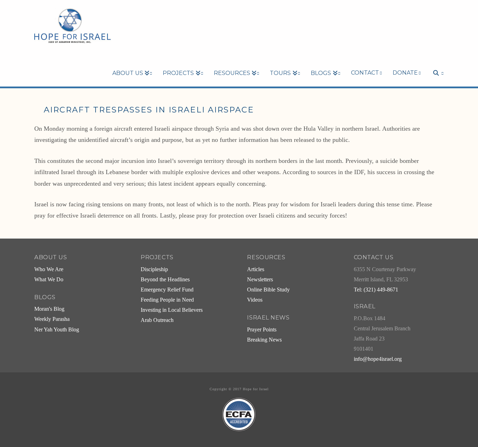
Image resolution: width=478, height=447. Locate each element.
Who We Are (48, 269)
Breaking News (264, 340)
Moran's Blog (49, 309)
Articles (255, 269)
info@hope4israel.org (378, 359)
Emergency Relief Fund (167, 290)
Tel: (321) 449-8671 (376, 290)
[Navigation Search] (435, 60)
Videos (254, 300)
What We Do (48, 279)
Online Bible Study (268, 290)
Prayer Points (261, 329)
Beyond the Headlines (165, 279)
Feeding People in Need (167, 300)
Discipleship (154, 269)
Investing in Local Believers (172, 310)
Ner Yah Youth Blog (56, 329)
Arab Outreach (157, 320)
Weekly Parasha (52, 319)
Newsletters (260, 279)
